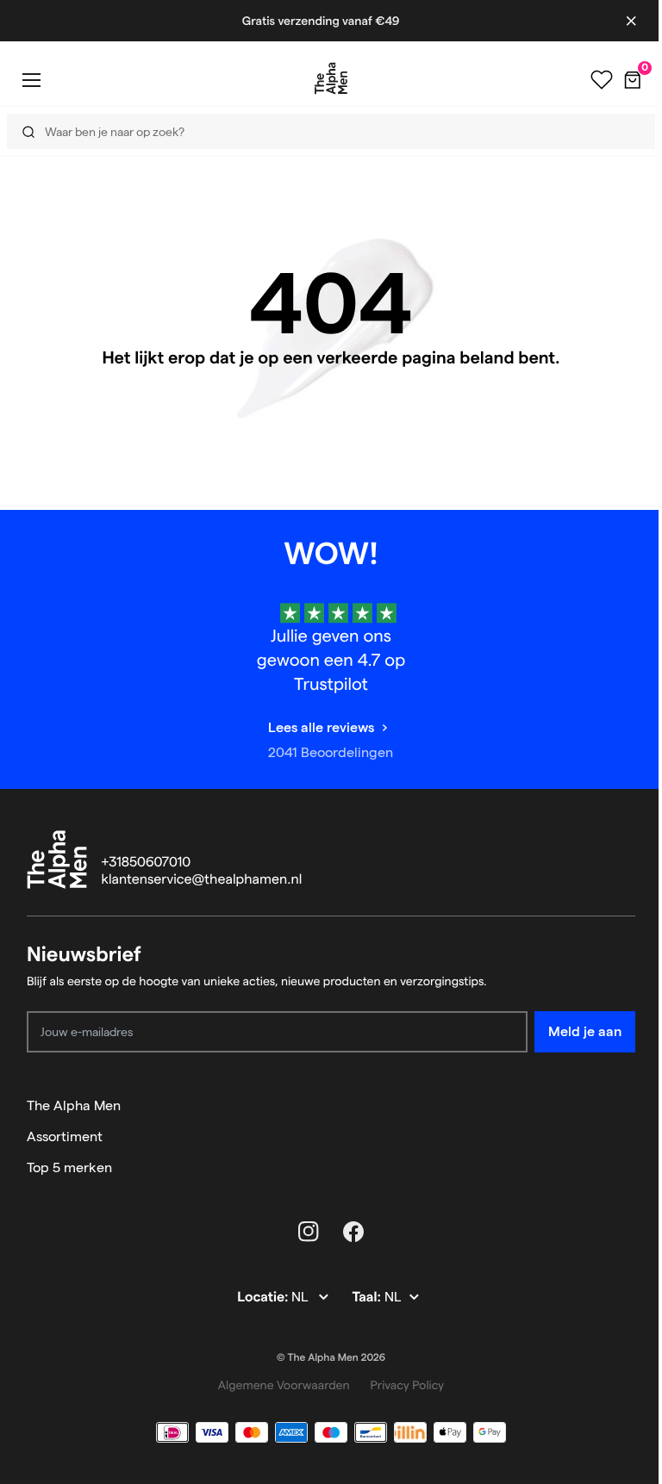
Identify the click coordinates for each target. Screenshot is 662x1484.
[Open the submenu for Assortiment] (627, 1137)
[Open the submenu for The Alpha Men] (627, 1106)
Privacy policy (408, 1385)
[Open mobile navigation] (31, 79)
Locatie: (264, 1297)
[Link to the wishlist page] (589, 80)
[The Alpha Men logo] (325, 78)
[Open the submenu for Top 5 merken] (627, 1168)
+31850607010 (146, 862)
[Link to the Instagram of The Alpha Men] (308, 1231)
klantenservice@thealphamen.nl (202, 879)
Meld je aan (584, 1031)
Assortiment (65, 1136)
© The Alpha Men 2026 (331, 1357)
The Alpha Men (74, 1105)
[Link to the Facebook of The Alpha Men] (353, 1231)
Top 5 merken (69, 1167)
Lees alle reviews (321, 727)
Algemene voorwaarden (284, 1385)
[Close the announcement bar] (618, 20)
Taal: (368, 1297)
